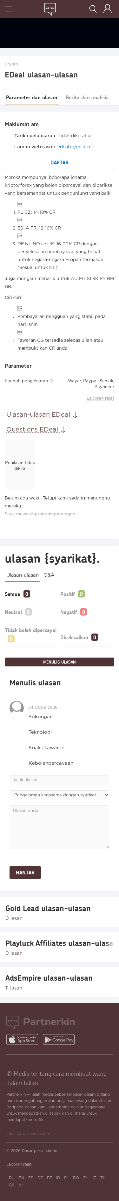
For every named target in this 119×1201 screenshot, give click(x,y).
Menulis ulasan (59, 662)
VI (21, 1184)
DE (40, 1178)
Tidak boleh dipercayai (30, 630)
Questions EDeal (33, 429)
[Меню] (8, 9)
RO (76, 1178)
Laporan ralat (100, 398)
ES (30, 1178)
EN (21, 1178)
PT (49, 1178)
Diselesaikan (74, 637)
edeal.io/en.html (75, 147)
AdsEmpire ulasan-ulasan (49, 978)
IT (94, 1178)
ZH (86, 1178)
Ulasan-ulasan (22, 575)
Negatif (68, 612)
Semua (12, 594)
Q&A (49, 575)
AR (12, 1184)
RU (12, 1178)
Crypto (11, 64)
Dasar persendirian (39, 1151)
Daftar (59, 162)
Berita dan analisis (87, 97)
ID (58, 1178)
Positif (67, 594)
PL (66, 1178)
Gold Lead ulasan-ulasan (48, 908)
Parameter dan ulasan (31, 97)
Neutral (13, 612)
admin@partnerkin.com (28, 1134)
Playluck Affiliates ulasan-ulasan (59, 943)
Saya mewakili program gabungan (40, 514)
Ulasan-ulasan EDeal (39, 415)
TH (103, 1178)
